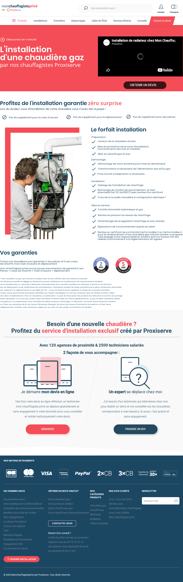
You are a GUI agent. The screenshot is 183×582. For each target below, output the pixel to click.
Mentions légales (13, 535)
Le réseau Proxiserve (15, 521)
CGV (6, 530)
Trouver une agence (14, 526)
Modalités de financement (18, 539)
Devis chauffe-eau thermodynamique (68, 512)
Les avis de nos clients (16, 548)
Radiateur (95, 519)
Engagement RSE (13, 544)
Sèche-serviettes (99, 523)
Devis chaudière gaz (59, 499)
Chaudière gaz (98, 505)
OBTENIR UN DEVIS (143, 85)
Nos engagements (14, 517)
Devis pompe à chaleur (60, 503)
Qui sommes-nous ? (14, 499)
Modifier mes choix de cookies (20, 512)
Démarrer (47, 429)
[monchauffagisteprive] (21, 8)
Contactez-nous (62, 523)
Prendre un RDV (135, 429)
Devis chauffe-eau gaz (60, 508)
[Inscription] (175, 500)
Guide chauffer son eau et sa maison (68, 537)
